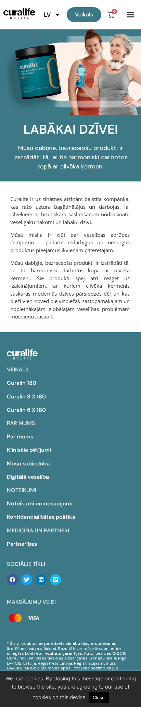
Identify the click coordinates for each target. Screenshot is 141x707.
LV (47, 15)
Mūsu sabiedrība (28, 463)
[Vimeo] (55, 579)
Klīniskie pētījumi (29, 450)
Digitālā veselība (28, 477)
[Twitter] (26, 579)
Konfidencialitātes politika (41, 517)
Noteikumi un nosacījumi (40, 503)
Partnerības (22, 544)
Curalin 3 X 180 (26, 396)
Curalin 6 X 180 (26, 410)
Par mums (20, 436)
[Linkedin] (41, 579)
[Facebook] (12, 579)
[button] (130, 15)
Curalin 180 (21, 383)
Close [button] (99, 697)
